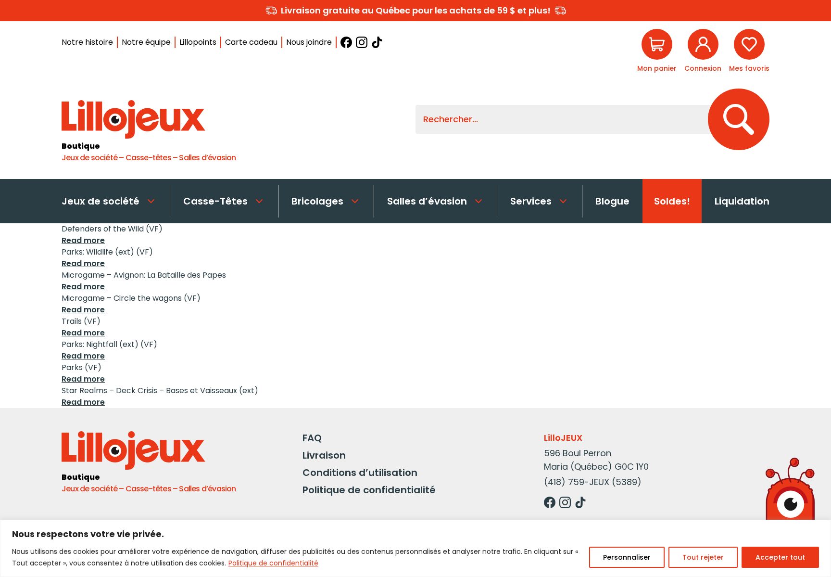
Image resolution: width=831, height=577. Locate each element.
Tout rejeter (703, 557)
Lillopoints (197, 42)
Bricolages (317, 201)
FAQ (312, 438)
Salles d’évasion (427, 201)
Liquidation (742, 201)
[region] (415, 548)
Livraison (324, 455)
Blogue (612, 201)
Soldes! (672, 201)
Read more (83, 240)
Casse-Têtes (215, 201)
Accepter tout (780, 557)
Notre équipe (146, 42)
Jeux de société (100, 201)
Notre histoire (87, 42)
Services (531, 201)
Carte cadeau (251, 42)
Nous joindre (309, 42)
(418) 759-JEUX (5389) (593, 482)
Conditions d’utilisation (359, 472)
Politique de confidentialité (273, 563)
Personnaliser (627, 557)
